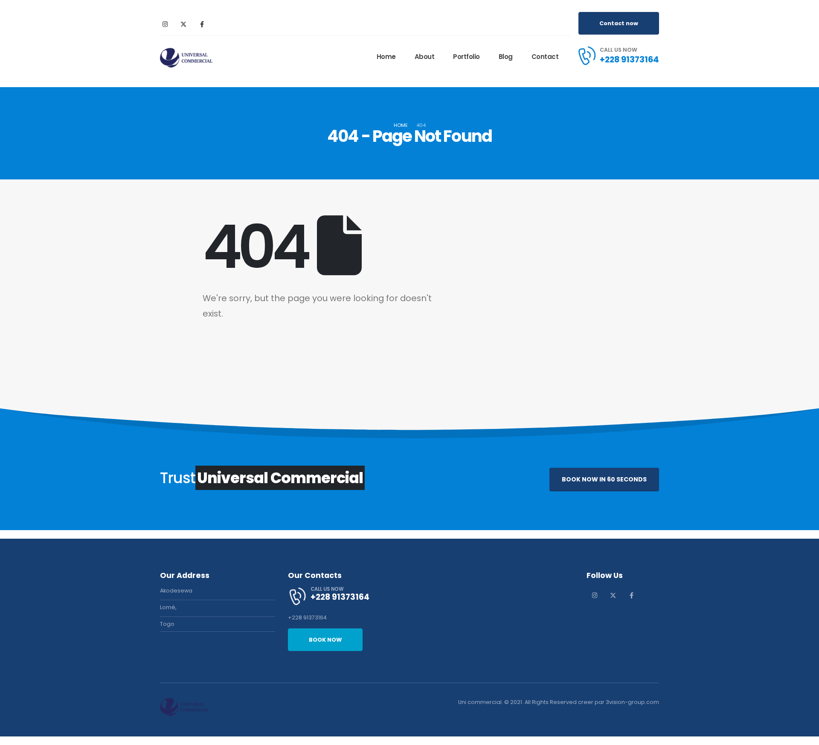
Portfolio (466, 56)
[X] (183, 24)
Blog (506, 56)
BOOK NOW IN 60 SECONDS (604, 479)
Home (386, 56)
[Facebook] (202, 24)
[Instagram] (165, 24)
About (425, 56)
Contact (545, 56)
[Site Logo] (186, 57)
